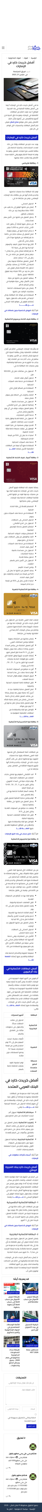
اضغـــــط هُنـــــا (22, 828)
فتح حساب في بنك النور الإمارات (18, 833)
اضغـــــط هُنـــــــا (27, 716)
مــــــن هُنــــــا (28, 1107)
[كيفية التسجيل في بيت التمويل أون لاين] (30, 1316)
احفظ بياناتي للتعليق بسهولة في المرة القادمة (22, 1419)
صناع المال (14, 122)
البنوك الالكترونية (32, 1292)
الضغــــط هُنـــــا (13, 1005)
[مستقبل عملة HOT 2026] (30, 1341)
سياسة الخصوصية (21, 1509)
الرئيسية (32, 1509)
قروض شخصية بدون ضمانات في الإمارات (21, 312)
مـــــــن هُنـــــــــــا (26, 305)
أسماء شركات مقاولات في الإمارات (23, 1156)
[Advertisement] (21, 22)
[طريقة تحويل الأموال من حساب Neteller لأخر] (30, 1288)
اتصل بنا (10, 1509)
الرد (7, 1468)
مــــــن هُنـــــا (18, 1197)
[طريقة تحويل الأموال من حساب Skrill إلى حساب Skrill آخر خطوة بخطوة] (12, 1288)
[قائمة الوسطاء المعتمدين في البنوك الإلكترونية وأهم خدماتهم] (12, 1316)
